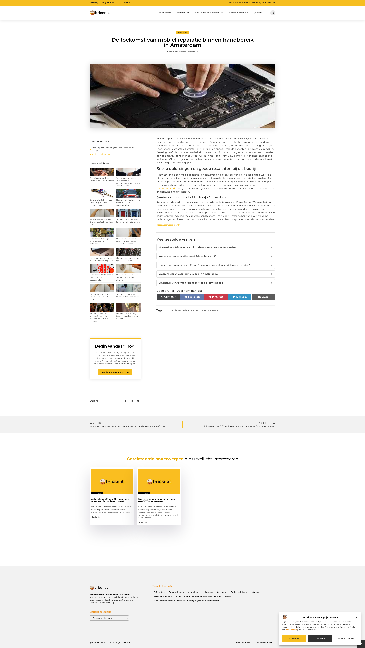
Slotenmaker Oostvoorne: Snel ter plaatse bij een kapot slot (102, 222)
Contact (258, 12)
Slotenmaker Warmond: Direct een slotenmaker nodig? (100, 296)
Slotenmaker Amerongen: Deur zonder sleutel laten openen (127, 316)
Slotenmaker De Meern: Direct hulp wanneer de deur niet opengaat (126, 241)
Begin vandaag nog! (115, 346)
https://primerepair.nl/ (168, 225)
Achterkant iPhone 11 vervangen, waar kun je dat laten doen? (110, 500)
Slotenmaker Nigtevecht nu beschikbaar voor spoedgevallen (101, 277)
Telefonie (182, 32)
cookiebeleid (291, 630)
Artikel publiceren (238, 12)
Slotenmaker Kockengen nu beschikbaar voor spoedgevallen (128, 202)
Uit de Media (165, 12)
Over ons (208, 592)
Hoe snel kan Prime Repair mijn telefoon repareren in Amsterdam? (216, 247)
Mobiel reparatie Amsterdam (185, 310)
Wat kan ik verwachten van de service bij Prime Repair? (216, 282)
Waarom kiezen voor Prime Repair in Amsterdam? (216, 274)
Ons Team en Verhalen (207, 12)
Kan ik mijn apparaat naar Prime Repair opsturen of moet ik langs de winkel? (216, 265)
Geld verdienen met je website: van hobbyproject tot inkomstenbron (186, 600)
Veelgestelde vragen (101, 154)
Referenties (183, 12)
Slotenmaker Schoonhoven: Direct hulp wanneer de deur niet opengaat (102, 202)
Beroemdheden (176, 592)
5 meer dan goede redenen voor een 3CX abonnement (157, 500)
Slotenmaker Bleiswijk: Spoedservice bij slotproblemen (99, 241)
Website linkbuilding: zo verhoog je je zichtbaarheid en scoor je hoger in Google (192, 596)
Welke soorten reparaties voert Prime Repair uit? (216, 256)
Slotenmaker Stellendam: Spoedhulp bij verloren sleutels (127, 277)
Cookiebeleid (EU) (264, 642)
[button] (356, 617)
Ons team (222, 592)
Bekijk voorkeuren (345, 638)
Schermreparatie (209, 310)
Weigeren (320, 638)
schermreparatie (166, 188)
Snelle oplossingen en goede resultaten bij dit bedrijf (113, 149)
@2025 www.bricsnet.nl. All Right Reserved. (110, 642)
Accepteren (294, 638)
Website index (243, 642)
